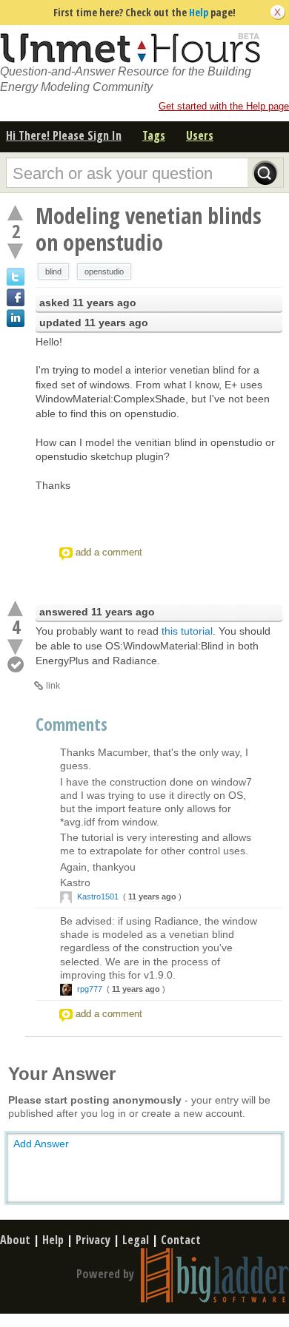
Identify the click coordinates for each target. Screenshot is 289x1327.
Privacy (93, 1240)
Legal (135, 1240)
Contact (181, 1240)
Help (198, 12)
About (15, 1240)
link (53, 686)
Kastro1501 (98, 896)
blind (53, 271)
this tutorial (187, 631)
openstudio (104, 271)
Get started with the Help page (224, 106)
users (199, 135)
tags (153, 135)
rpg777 (89, 989)
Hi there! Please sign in (64, 135)
